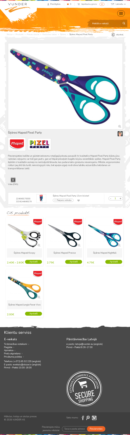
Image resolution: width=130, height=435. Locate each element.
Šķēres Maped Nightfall (104, 252)
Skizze (9, 34)
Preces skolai (33, 34)
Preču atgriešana (12, 353)
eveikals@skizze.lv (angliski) (27, 364)
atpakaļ (119, 34)
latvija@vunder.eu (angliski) (89, 344)
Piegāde (8, 347)
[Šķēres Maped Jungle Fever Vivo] (38, 296)
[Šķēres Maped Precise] (78, 245)
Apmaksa (8, 350)
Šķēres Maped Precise (64, 252)
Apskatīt (33, 261)
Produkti (20, 34)
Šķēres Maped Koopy (24, 252)
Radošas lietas (49, 34)
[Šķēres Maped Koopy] (38, 245)
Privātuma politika (13, 356)
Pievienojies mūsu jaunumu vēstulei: (51, 429)
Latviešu (119, 4)
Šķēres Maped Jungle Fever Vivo (24, 304)
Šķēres (63, 34)
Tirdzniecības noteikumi (15, 344)
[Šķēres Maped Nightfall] (118, 245)
